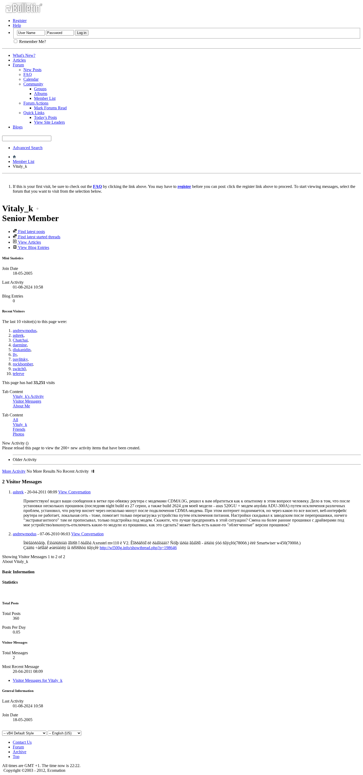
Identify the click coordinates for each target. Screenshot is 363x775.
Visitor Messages (27, 401)
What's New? (24, 55)
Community (33, 84)
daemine (20, 345)
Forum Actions (35, 103)
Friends (19, 429)
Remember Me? (32, 41)
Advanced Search (28, 147)
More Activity (14, 471)
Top (16, 756)
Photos (18, 434)
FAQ (27, 74)
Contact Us (22, 742)
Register (20, 20)
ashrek (18, 335)
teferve (18, 373)
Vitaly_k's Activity (28, 396)
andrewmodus (24, 330)
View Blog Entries (33, 247)
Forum (18, 65)
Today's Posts (45, 117)
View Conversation (74, 492)
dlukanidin (22, 349)
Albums (40, 93)
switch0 (19, 369)
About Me (21, 406)
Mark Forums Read (50, 108)
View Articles (29, 242)
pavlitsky (20, 359)
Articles (19, 60)
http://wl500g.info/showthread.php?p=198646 (138, 547)
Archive (19, 752)
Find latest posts (31, 231)
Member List (45, 98)
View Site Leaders (49, 122)
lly (15, 354)
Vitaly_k (20, 424)
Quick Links (33, 112)
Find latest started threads (38, 237)
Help (17, 25)
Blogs (18, 127)
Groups (40, 89)
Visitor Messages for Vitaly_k (37, 680)
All (15, 419)
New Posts (32, 69)
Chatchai (20, 340)
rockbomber (23, 364)
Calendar (31, 79)
